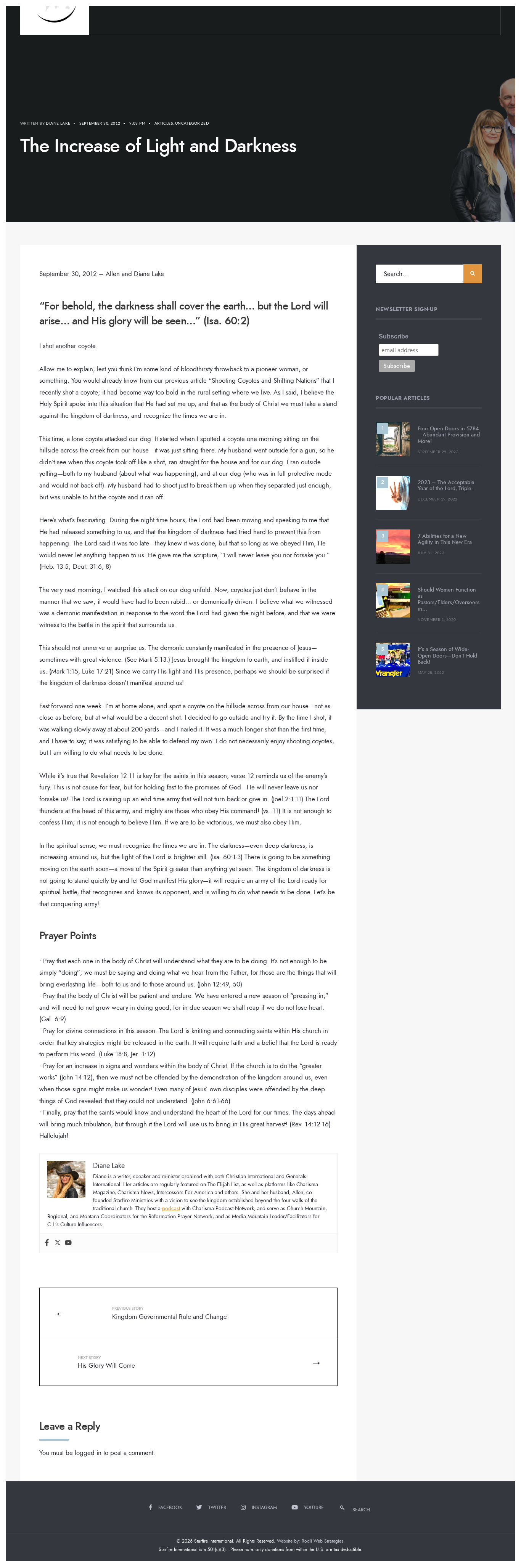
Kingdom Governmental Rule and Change (169, 1314)
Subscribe (393, 336)
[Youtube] (68, 1243)
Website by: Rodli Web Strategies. (311, 1541)
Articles (163, 123)
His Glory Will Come (106, 1363)
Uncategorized (192, 123)
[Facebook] (46, 1243)
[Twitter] (57, 1243)
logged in (88, 1452)
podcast (171, 1208)
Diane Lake (58, 123)
